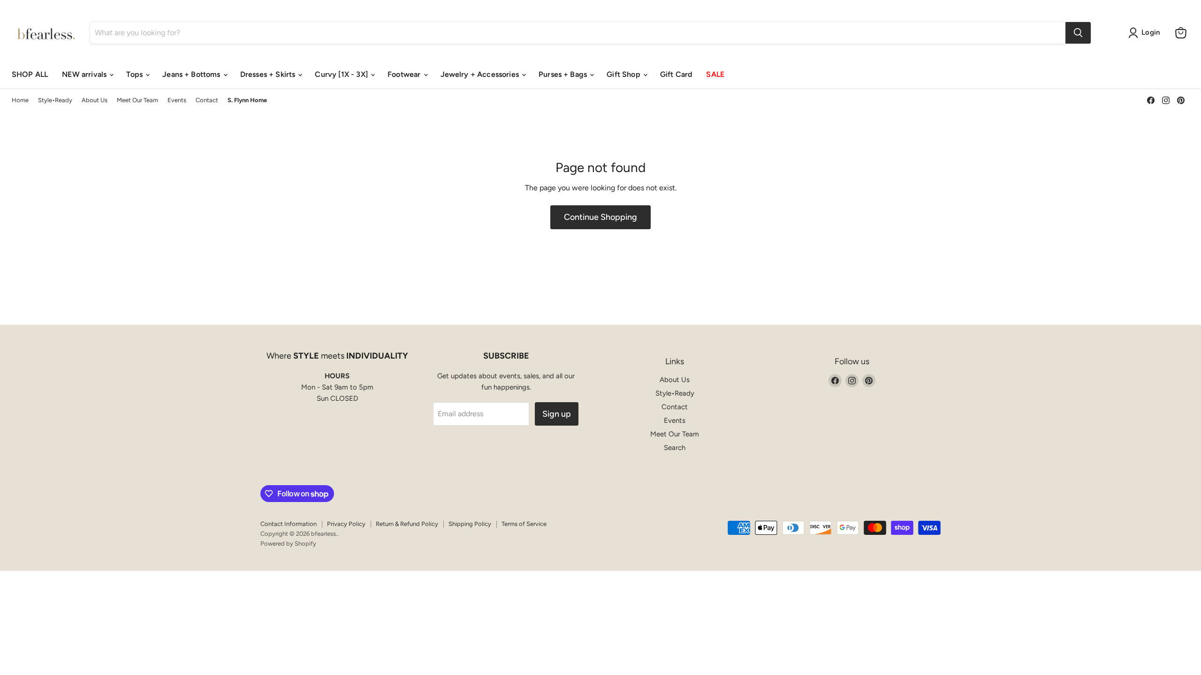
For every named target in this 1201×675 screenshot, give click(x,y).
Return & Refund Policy (407, 523)
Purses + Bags (564, 74)
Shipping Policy (469, 523)
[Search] (1078, 33)
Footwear (405, 74)
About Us (94, 100)
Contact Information (288, 523)
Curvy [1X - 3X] (342, 74)
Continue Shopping (600, 217)
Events (176, 100)
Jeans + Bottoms (192, 74)
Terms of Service (524, 523)
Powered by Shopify (288, 543)
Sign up (556, 414)
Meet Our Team (137, 100)
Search (674, 447)
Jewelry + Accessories (481, 74)
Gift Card (676, 74)
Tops (135, 74)
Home (20, 100)
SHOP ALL (30, 74)
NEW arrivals (85, 74)
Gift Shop (624, 74)
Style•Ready (55, 100)
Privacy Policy (346, 523)
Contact (207, 100)
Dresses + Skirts (268, 74)
